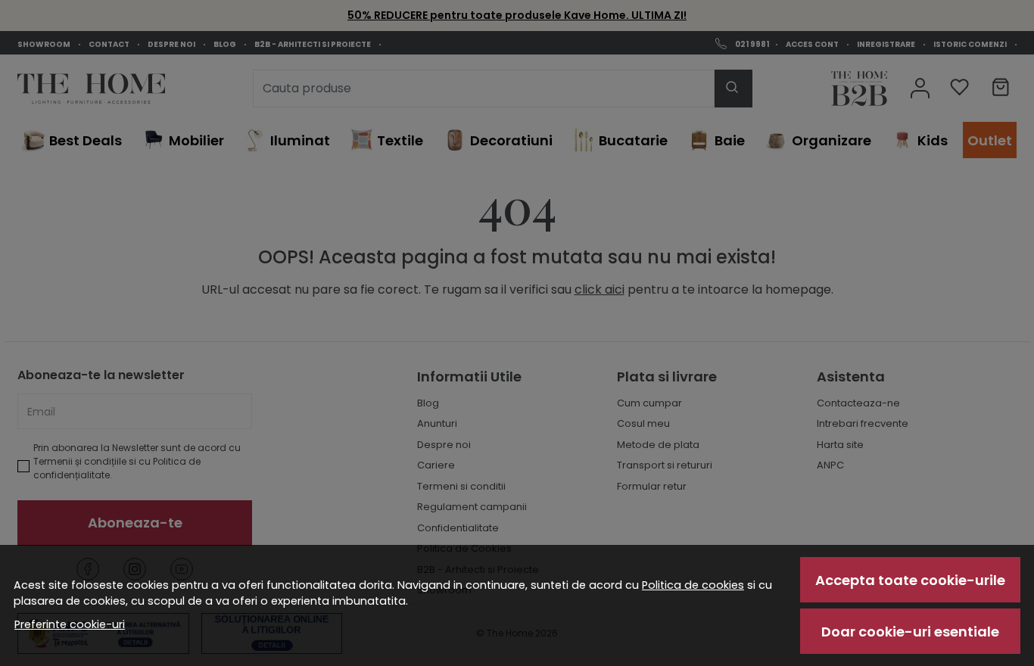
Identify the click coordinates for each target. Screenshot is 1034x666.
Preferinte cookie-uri (69, 624)
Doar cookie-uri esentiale (910, 631)
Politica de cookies (693, 585)
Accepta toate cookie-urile (910, 580)
